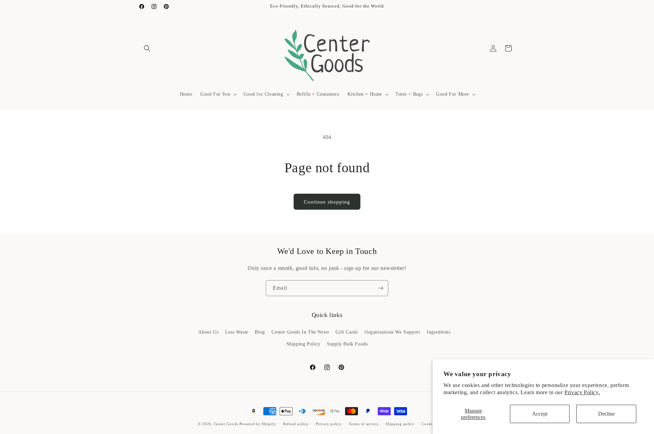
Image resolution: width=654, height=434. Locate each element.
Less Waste (236, 331)
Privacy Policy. (582, 392)
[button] (147, 48)
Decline (606, 414)
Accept (539, 414)
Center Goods (226, 424)
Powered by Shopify (257, 424)
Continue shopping (327, 202)
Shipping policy (400, 423)
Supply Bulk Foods (347, 343)
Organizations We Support (392, 331)
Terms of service (363, 423)
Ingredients (439, 331)
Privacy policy (329, 423)
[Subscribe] (380, 288)
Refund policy (296, 423)
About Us (208, 331)
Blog (260, 331)
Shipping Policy (303, 343)
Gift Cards (347, 331)
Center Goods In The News (300, 331)
